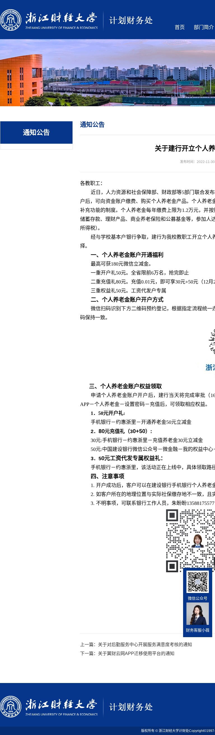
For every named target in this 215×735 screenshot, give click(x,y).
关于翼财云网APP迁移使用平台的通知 (136, 653)
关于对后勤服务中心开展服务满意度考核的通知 (145, 644)
